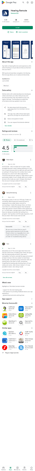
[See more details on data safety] (8, 126)
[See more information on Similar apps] (32, 328)
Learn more (11, 109)
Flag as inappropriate (10, 353)
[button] (18, 21)
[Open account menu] (32, 2)
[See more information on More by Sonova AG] (32, 303)
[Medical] (6, 85)
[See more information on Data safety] (32, 90)
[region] (17, 21)
